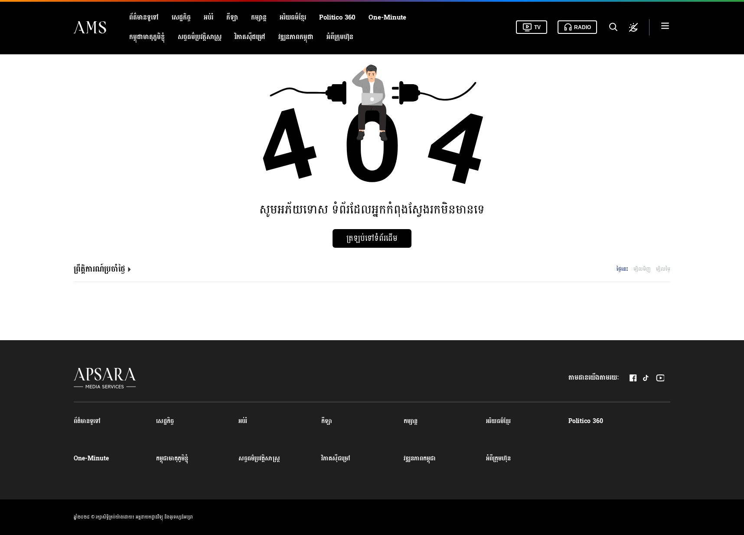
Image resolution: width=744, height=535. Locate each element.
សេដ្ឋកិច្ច (181, 17)
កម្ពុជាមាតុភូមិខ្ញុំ (147, 37)
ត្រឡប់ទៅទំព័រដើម (372, 238)
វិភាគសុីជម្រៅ (250, 37)
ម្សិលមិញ (642, 269)
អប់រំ (208, 17)
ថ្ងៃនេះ (622, 269)
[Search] (612, 27)
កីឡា (232, 17)
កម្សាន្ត (259, 17)
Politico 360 (337, 17)
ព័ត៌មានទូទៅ (144, 17)
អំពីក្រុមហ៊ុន (339, 37)
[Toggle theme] (633, 27)
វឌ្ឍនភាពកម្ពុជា (295, 37)
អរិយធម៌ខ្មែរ (293, 17)
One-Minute (387, 17)
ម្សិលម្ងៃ (663, 269)
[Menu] (665, 27)
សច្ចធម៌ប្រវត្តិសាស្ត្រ (200, 37)
